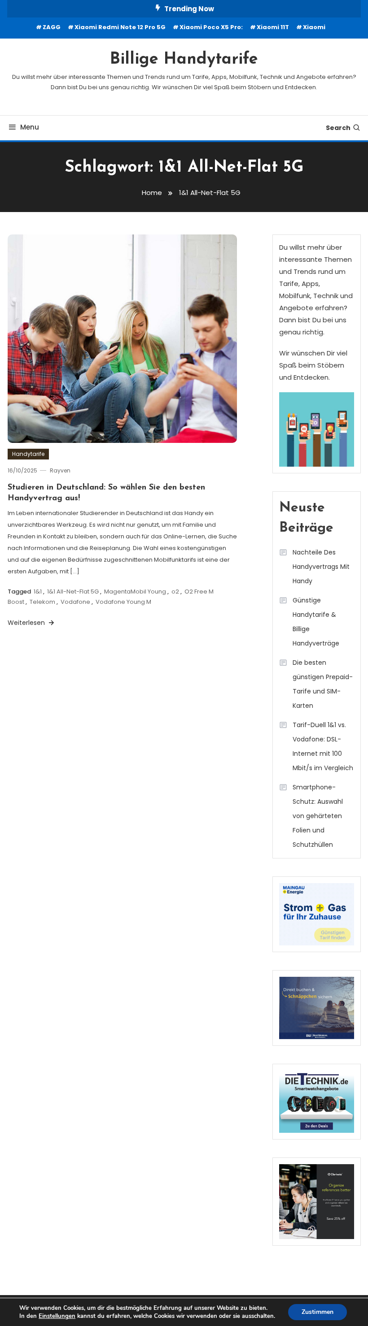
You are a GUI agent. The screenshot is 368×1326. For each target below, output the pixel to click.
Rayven (60, 470)
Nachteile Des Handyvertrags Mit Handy (321, 566)
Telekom (42, 602)
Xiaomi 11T (273, 27)
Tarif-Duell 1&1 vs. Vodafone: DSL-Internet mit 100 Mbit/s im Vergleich (323, 746)
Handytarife (28, 454)
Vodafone (75, 602)
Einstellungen (57, 1316)
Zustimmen (317, 1312)
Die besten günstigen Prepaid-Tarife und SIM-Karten (323, 684)
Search (338, 127)
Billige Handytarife (184, 60)
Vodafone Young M (123, 602)
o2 (175, 591)
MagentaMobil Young (135, 591)
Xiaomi (314, 27)
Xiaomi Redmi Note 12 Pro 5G (120, 27)
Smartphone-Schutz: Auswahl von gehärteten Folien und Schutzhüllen (318, 816)
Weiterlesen (27, 622)
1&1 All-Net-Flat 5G (73, 591)
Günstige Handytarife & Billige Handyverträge (316, 622)
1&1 (38, 591)
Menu (29, 127)
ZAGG (52, 27)
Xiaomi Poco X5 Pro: (211, 27)
